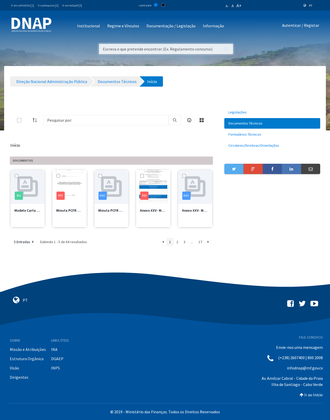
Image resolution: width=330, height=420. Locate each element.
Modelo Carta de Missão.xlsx (37, 210)
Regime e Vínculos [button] (123, 25)
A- (227, 6)
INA (54, 349)
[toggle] (28, 120)
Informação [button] (213, 25)
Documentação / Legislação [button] (171, 25)
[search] (175, 120)
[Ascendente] (36, 120)
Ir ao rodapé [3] (72, 5)
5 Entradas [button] (22, 242)
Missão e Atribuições (28, 349)
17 (200, 242)
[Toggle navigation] (59, 26)
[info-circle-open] (189, 120)
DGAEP (57, 358)
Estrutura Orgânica (27, 358)
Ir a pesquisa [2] (48, 5)
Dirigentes (19, 377)
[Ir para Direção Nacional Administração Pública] (31, 24)
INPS (55, 367)
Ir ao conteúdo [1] (22, 5)
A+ (239, 6)
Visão (14, 367)
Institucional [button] (88, 25)
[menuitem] (272, 112)
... (192, 242)
